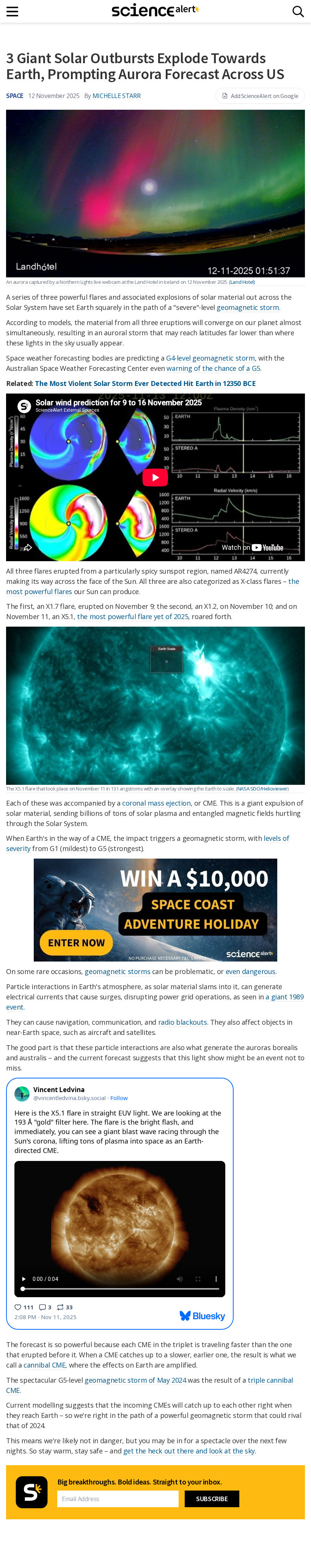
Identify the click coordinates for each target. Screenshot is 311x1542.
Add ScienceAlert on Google (264, 96)
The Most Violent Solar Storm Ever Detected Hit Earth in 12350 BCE (145, 383)
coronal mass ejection (156, 803)
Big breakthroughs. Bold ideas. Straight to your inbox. (139, 1482)
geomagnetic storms (117, 971)
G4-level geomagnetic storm (210, 358)
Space (15, 95)
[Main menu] (12, 11)
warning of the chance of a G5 (213, 368)
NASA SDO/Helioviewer (262, 788)
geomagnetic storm (248, 307)
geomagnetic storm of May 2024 (135, 1380)
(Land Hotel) (241, 282)
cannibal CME (44, 1364)
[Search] (298, 11)
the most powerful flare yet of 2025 (132, 616)
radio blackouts (182, 1022)
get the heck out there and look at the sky (189, 1450)
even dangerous (250, 971)
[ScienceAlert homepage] (155, 11)
